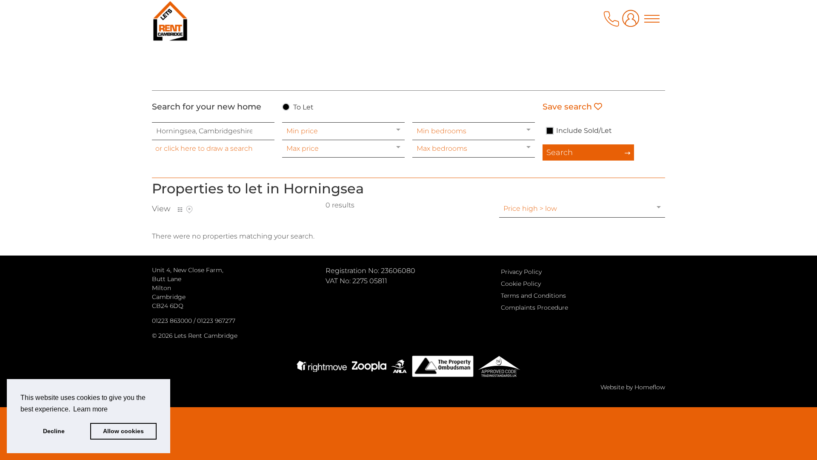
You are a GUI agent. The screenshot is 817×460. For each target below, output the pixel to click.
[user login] (632, 22)
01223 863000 (172, 321)
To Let (303, 107)
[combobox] (213, 131)
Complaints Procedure (534, 307)
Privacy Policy (521, 272)
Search (559, 152)
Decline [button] (54, 431)
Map (189, 209)
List (180, 209)
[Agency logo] (408, 43)
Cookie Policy (521, 284)
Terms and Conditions (533, 295)
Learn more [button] (90, 409)
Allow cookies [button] (123, 431)
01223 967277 (216, 321)
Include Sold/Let (584, 130)
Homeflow (649, 387)
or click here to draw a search (204, 148)
